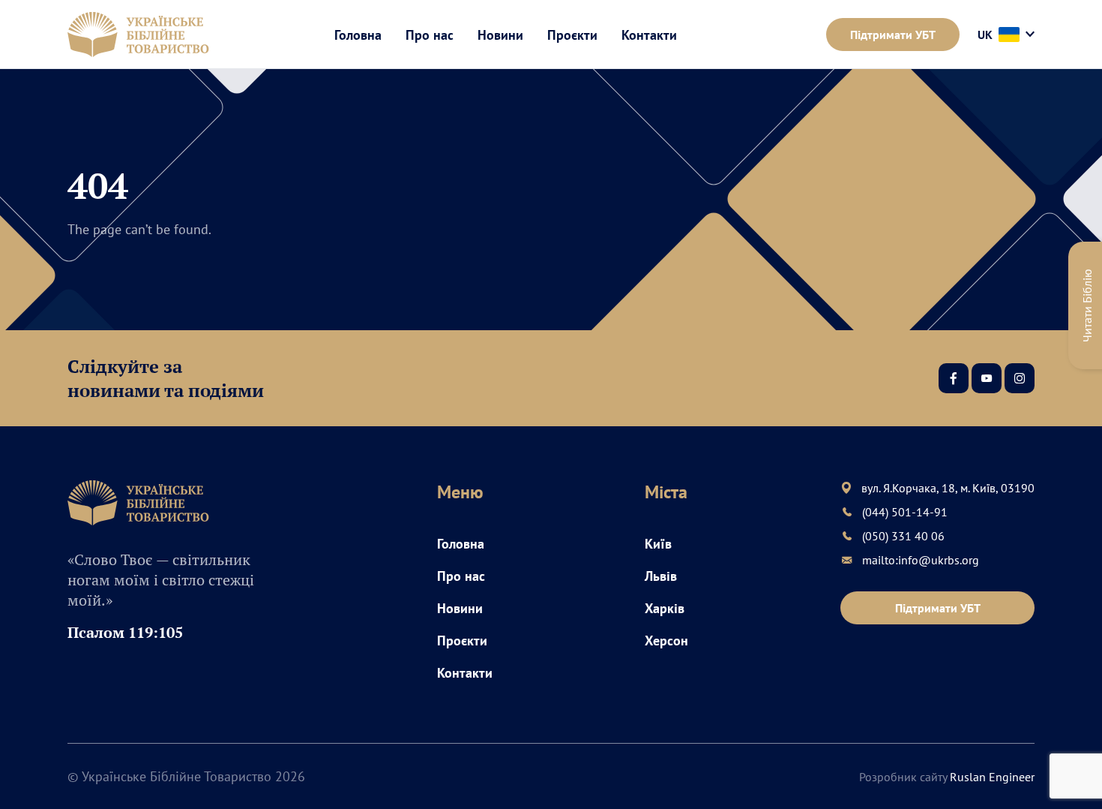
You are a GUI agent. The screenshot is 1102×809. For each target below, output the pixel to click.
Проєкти (572, 35)
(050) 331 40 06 (903, 535)
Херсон (666, 640)
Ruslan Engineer (992, 776)
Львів (661, 576)
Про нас (430, 35)
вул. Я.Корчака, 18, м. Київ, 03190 (948, 487)
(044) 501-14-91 (905, 511)
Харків (664, 608)
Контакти (649, 35)
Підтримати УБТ (893, 34)
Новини (500, 35)
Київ (658, 543)
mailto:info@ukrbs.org (920, 559)
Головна (358, 35)
